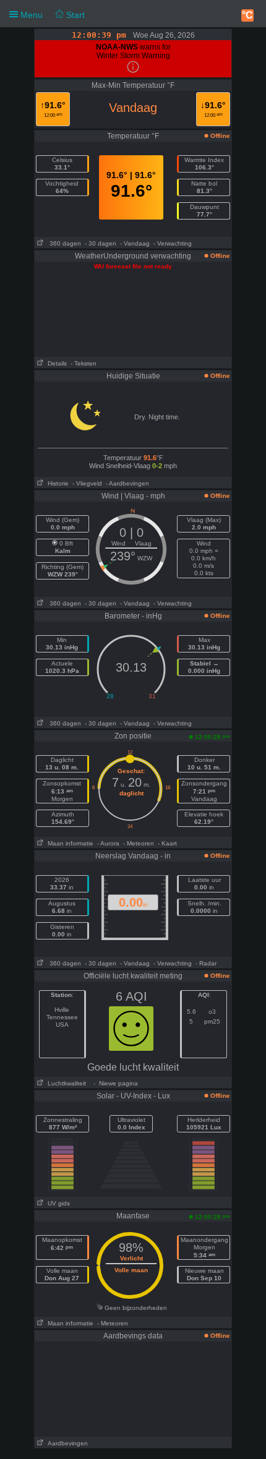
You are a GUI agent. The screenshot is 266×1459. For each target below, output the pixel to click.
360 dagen (62, 243)
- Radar (206, 963)
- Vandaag (135, 243)
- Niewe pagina (114, 1083)
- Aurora (108, 843)
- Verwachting (172, 243)
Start (74, 15)
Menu (51, 15)
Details (55, 363)
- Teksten (84, 363)
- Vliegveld (87, 483)
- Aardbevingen (127, 483)
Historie (56, 483)
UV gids (57, 1203)
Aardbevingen (66, 1443)
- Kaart (167, 843)
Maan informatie (68, 843)
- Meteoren (138, 843)
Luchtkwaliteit (65, 1083)
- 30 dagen (100, 243)
